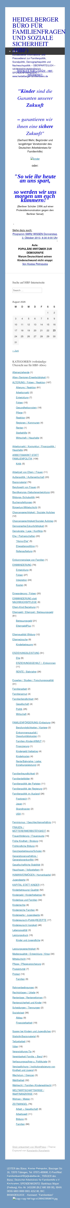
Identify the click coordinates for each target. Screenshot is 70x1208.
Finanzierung (22, 746)
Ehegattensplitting (25, 546)
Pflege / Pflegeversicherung (26, 964)
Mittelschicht (19, 958)
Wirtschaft (21, 714)
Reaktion (20, 417)
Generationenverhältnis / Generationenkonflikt (25, 857)
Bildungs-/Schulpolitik (23, 497)
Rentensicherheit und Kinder (27, 1002)
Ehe (18, 658)
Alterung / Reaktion (26, 387)
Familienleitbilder (21, 778)
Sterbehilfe (21, 432)
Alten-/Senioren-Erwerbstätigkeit (29, 377)
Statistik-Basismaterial (24, 1036)
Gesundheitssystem (26, 407)
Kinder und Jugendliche (28, 940)
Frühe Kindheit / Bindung (25, 841)
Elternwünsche (20, 639)
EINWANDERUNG (21, 564)
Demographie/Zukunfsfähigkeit (28, 526)
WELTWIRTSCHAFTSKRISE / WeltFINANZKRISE (28, 1091)
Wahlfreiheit (18, 1080)
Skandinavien (23, 808)
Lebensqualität (19, 930)
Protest (16, 974)
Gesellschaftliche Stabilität (26, 864)
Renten (19, 427)
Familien (20, 979)
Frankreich (21, 798)
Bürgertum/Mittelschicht (24, 507)
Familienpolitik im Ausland (26, 793)
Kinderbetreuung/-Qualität (25, 889)
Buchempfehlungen (22, 502)
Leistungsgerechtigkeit (24, 948)
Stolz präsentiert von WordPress (29, 1146)
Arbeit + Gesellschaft (27, 1109)
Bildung (20, 1119)
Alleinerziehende (20, 372)
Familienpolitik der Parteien (26, 783)
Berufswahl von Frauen (24, 487)
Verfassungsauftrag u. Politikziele (29, 1061)
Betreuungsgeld (24, 620)
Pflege (19, 412)
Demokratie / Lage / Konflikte (27, 531)
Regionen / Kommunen (28, 422)
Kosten (19, 585)
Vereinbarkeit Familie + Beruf (27, 1056)
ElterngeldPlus (23, 625)
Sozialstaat (18, 1012)
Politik (19, 709)
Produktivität (18, 969)
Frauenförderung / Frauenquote (28, 836)
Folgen (19, 402)
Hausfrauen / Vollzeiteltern (26, 869)
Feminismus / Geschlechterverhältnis (31, 822)
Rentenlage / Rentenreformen (27, 997)
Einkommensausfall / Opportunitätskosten (27, 734)
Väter (15, 1046)
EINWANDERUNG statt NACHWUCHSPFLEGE (24, 600)
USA (18, 813)
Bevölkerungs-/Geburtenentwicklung (31, 492)
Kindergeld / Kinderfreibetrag (27, 894)
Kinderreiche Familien (23, 910)
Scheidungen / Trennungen (26, 1007)
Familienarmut (19, 693)
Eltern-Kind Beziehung (24, 607)
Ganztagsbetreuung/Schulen (27, 851)
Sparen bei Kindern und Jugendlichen (31, 1031)
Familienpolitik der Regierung (27, 788)
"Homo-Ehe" (22, 541)
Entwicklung (22, 397)
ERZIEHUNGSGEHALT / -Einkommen (36, 663)
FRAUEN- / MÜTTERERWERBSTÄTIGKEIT (29, 828)
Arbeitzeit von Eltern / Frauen (27, 472)
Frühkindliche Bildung (23, 846)
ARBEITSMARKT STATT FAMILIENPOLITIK (25, 456)
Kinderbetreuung (24, 644)
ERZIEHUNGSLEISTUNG (25, 653)
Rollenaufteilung (24, 551)
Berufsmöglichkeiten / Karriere (31, 727)
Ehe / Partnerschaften (23, 536)
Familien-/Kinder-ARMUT (29, 741)
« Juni (15, 350)
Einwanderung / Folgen (24, 593)
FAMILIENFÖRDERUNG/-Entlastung (31, 722)
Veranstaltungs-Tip (22, 1051)
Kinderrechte (18, 905)
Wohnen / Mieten (21, 1099)
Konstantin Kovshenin (38, 1150)
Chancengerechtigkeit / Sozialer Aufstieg (33, 512)
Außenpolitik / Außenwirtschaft (28, 477)
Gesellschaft (22, 704)
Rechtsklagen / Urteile (23, 992)
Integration (21, 580)
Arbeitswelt (21, 1114)
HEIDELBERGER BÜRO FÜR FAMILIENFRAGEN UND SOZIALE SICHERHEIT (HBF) (35, 34)
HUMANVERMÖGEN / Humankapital (31, 874)
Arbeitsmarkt (22, 392)
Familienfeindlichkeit (23, 699)
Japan (19, 803)
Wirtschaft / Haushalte (27, 437)
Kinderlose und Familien (24, 900)
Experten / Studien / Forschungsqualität (33, 680)
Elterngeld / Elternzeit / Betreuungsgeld (32, 612)
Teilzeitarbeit (18, 1041)
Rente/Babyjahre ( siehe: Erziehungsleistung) (29, 763)
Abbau (19, 1017)
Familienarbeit (19, 688)
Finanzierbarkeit (24, 1022)
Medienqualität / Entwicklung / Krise (31, 953)
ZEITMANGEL (19, 1104)
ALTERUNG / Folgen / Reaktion (28, 382)
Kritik (18, 463)
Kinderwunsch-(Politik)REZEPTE (29, 920)
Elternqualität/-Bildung (23, 634)
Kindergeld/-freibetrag (27, 751)
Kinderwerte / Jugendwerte (26, 915)
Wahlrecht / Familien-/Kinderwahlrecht (32, 1085)
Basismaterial (19, 482)
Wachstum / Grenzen (23, 1075)
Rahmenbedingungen (23, 987)
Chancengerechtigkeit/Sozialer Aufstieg (32, 521)
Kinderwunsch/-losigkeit (24, 925)
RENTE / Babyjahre (26, 671)
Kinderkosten (23, 756)
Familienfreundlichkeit (23, 773)
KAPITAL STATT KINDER (25, 884)
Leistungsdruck (20, 935)
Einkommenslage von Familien (28, 559)
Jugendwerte (18, 879)
